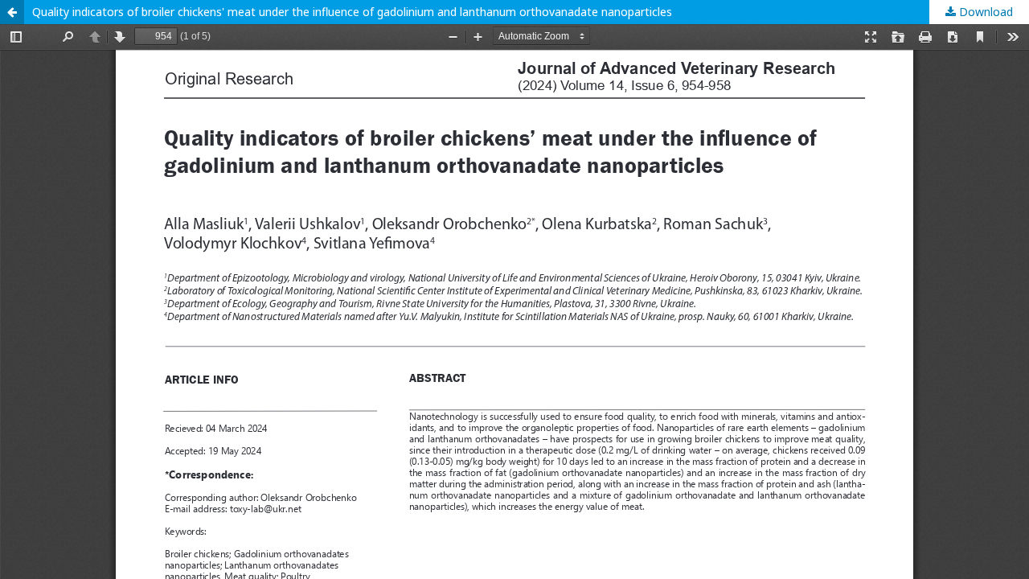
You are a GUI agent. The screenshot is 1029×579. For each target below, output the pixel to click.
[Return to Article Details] (12, 12)
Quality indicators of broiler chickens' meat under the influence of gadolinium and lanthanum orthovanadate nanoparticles (352, 11)
